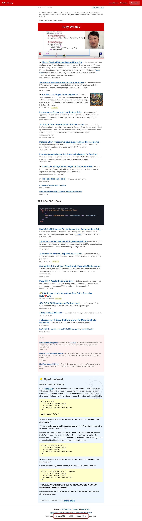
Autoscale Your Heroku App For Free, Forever (60, 253)
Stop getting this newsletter (82, 512)
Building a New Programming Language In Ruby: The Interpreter (69, 142)
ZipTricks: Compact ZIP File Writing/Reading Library (63, 241)
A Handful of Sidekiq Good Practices (52, 185)
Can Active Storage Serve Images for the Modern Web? (67, 166)
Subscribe (134, 3)
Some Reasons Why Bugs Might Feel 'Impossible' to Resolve (60, 191)
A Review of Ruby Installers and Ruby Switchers (61, 82)
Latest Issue (113, 3)
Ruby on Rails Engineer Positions (51, 353)
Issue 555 (61, 516)
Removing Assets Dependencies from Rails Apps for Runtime (68, 154)
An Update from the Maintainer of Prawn (58, 124)
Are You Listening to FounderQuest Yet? (60, 94)
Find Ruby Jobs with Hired (48, 364)
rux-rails (78, 234)
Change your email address (60, 512)
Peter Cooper (64, 509)
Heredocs (49, 388)
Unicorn (73, 342)
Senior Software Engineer (48, 342)
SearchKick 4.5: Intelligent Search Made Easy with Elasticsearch (69, 266)
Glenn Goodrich (73, 509)
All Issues (124, 3)
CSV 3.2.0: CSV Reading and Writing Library (59, 303)
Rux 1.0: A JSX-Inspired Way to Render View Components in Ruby (70, 229)
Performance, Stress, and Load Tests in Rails (60, 112)
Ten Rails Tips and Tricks (53, 179)
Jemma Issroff (69, 500)
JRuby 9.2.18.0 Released (50, 313)
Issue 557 (80, 516)
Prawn (82, 125)
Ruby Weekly (7, 3)
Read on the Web (98, 7)
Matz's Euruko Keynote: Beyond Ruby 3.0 (62, 62)
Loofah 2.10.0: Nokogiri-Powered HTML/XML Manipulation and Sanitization (66, 329)
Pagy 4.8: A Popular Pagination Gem (56, 281)
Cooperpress (85, 509)
